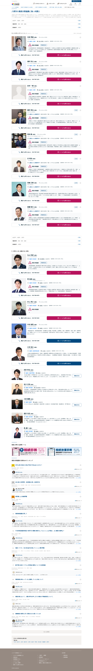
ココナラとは (16, 661)
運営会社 (65, 655)
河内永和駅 (37, 387)
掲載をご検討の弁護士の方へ (45, 662)
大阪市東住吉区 (36, 351)
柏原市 (30, 402)
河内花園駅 (41, 258)
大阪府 (30, 41)
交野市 (47, 641)
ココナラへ (15, 1)
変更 (79, 20)
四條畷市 (44, 641)
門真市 (36, 641)
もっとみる (46, 631)
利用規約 (41, 657)
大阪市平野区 (32, 373)
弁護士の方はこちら (76, 1)
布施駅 (41, 282)
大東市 (29, 641)
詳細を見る (76, 375)
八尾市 (34, 41)
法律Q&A (15, 657)
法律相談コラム (16, 659)
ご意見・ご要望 (42, 655)
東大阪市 (34, 259)
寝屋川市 (25, 641)
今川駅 (43, 351)
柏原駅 (35, 402)
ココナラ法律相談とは (18, 655)
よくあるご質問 (16, 662)
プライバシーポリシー (44, 659)
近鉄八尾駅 (40, 41)
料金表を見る (43, 45)
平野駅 (38, 373)
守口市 (15, 641)
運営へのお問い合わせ (18, 664)
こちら (37, 33)
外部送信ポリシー (43, 661)
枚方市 (18, 641)
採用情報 (65, 657)
